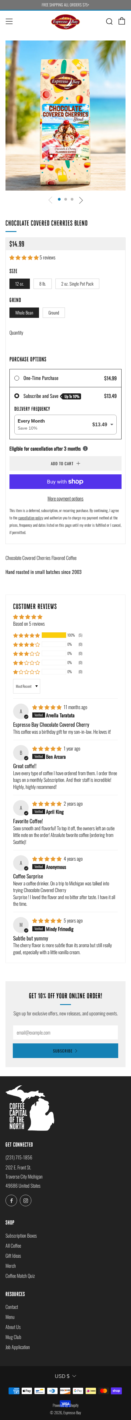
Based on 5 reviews (29, 623)
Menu (10, 1316)
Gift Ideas (13, 1255)
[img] (47, 707)
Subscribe (63, 1051)
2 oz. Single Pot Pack (77, 283)
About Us (13, 1326)
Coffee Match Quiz (20, 1275)
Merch (10, 1265)
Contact (11, 1306)
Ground (53, 312)
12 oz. (19, 283)
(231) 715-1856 (18, 1157)
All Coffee (13, 1245)
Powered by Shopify (66, 1405)
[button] (59, 199)
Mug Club (13, 1337)
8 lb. (42, 283)
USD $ (62, 1376)
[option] (65, 115)
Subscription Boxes (21, 1235)
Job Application (17, 1347)
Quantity (16, 332)
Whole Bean (24, 312)
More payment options (65, 498)
